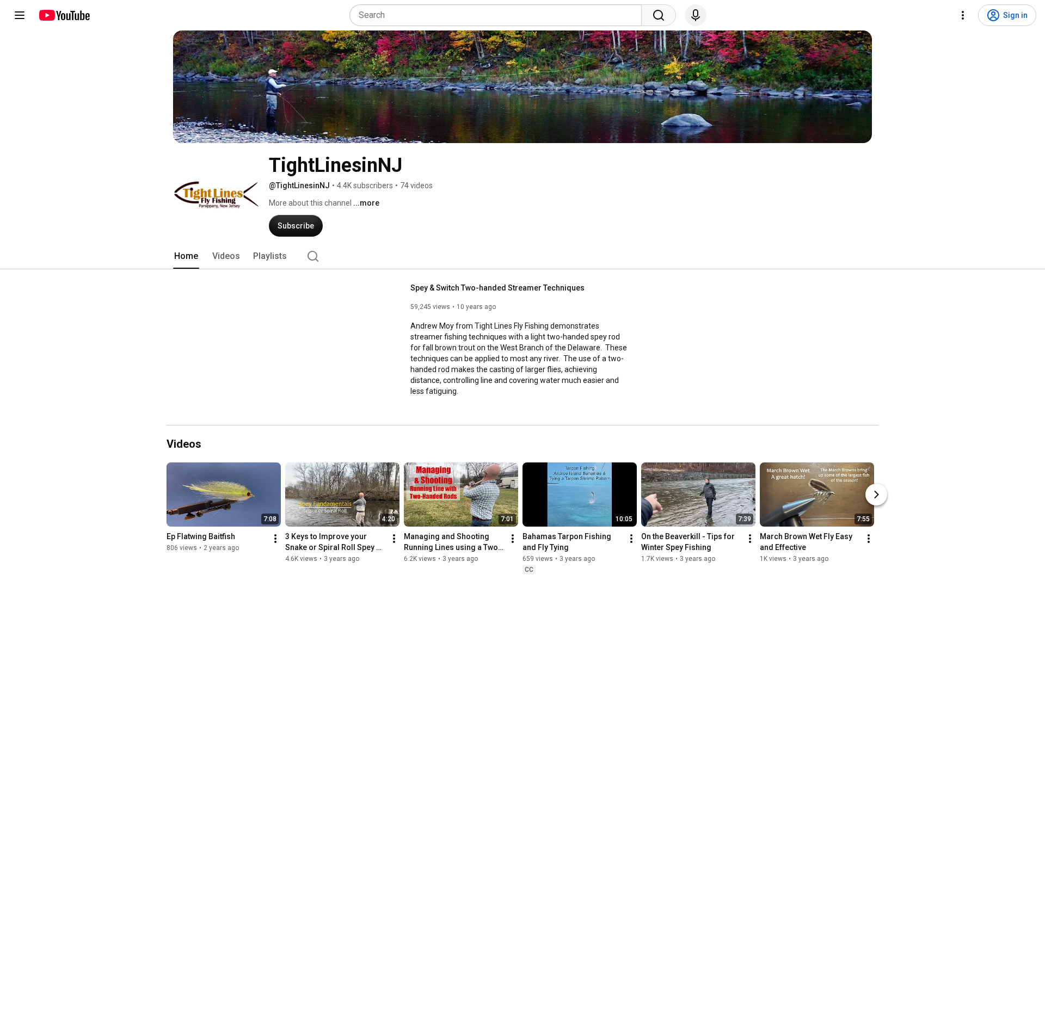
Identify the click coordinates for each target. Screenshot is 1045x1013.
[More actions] (275, 538)
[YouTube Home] (63, 15)
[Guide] (19, 15)
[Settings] (962, 15)
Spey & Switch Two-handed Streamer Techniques (497, 287)
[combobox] (499, 15)
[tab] (186, 256)
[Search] (658, 15)
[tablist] (522, 256)
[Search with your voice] (695, 15)
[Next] (876, 494)
